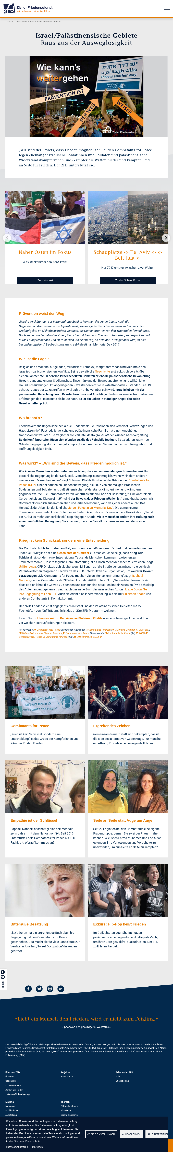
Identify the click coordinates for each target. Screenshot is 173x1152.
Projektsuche (67, 1076)
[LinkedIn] (60, 989)
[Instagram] (50, 989)
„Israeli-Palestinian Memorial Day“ (90, 507)
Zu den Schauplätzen (128, 280)
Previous (7, 238)
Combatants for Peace (48, 629)
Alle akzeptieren (158, 1134)
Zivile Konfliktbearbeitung (17, 1094)
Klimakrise (66, 1110)
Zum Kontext (45, 280)
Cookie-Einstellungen (101, 1134)
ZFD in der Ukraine (69, 1106)
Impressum (37, 1147)
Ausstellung (11, 1115)
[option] (86, 96)
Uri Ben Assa (27, 566)
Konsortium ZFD (13, 1085)
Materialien (10, 1106)
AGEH (142, 633)
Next (166, 238)
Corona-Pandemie (69, 1115)
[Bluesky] (39, 989)
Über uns (9, 1076)
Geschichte (102, 371)
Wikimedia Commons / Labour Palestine (41, 633)
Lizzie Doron (83, 636)
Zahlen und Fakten (14, 1090)
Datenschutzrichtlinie (17, 1147)
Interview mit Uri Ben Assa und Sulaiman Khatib (69, 618)
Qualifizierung (122, 1081)
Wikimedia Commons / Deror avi (131, 629)
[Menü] (167, 8)
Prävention (22, 21)
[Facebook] (28, 989)
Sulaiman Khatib (134, 594)
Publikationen (11, 1110)
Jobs (118, 1076)
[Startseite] (28, 8)
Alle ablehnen (131, 1134)
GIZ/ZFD (97, 636)
